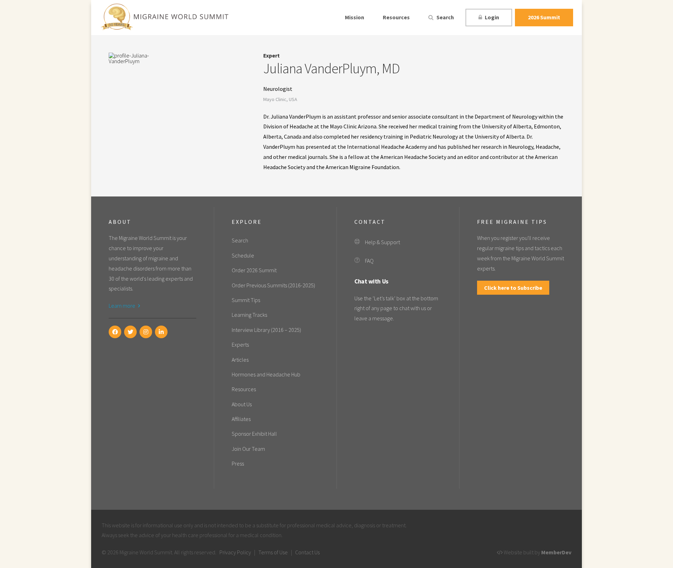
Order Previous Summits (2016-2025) (273, 285)
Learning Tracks (249, 314)
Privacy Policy (235, 552)
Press (238, 463)
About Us (242, 404)
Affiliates (241, 418)
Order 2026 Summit (254, 270)
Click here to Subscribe (513, 287)
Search (444, 17)
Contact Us (307, 552)
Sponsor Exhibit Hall (254, 433)
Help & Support (382, 242)
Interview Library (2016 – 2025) (266, 329)
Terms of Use (273, 552)
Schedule (243, 255)
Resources (396, 17)
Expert (271, 55)
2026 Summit (544, 17)
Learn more (122, 305)
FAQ (369, 260)
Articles (240, 359)
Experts (240, 344)
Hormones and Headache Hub (266, 374)
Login (491, 17)
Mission (354, 17)
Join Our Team (248, 448)
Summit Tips (246, 299)
